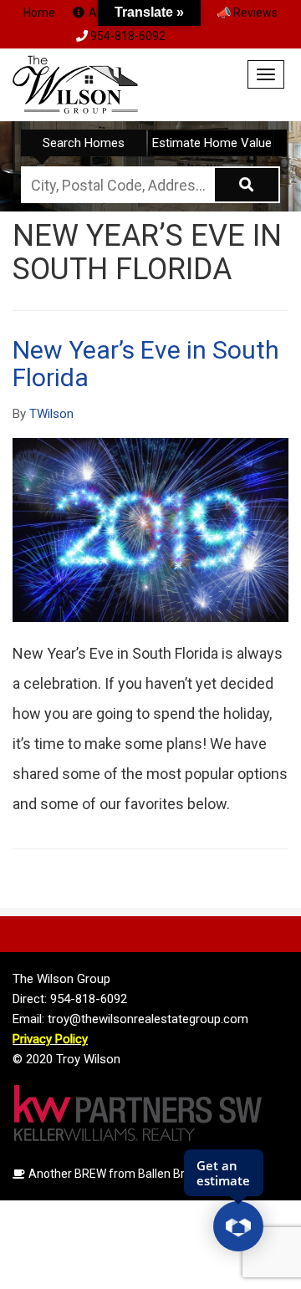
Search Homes (84, 142)
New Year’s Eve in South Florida (146, 363)
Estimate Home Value (212, 142)
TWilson (51, 413)
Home (39, 12)
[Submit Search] (247, 184)
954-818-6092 (128, 36)
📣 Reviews (247, 12)
